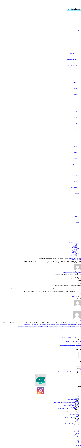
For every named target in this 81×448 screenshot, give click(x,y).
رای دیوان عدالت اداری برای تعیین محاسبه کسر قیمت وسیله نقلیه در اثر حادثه (68, 408)
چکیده (78, 105)
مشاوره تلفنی (75, 158)
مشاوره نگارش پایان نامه (74, 255)
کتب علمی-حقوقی (74, 251)
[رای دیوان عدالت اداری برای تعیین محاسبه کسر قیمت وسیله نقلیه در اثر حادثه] (75, 407)
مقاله (76, 123)
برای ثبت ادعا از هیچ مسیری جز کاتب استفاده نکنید (72, 411)
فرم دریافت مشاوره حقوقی (73, 169)
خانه (78, 30)
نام (80, 359)
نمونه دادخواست (75, 199)
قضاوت (76, 245)
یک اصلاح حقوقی (76, 235)
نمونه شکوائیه (75, 210)
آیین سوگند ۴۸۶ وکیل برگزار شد (76, 334)
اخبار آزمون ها (75, 76)
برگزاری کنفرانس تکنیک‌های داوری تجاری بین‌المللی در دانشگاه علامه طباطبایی (68, 371)
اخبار (78, 71)
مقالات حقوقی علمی (74, 181)
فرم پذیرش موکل (76, 420)
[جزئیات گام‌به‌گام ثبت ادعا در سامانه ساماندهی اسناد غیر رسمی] (74, 404)
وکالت (76, 244)
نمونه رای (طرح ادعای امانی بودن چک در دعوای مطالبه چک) (71, 423)
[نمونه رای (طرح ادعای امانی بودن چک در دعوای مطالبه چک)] (78, 422)
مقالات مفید (75, 256)
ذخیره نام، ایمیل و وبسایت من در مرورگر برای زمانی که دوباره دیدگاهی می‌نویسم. (69, 365)
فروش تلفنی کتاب (74, 250)
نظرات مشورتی (75, 47)
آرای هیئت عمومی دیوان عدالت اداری (72, 59)
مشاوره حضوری (75, 152)
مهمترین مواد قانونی (74, 247)
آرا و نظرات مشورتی (76, 36)
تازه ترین (78, 395)
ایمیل (80, 361)
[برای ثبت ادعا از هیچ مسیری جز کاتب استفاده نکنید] (77, 410)
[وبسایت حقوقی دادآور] (74, 11)
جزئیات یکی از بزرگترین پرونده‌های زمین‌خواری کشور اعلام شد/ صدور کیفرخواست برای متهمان (66, 402)
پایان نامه (76, 111)
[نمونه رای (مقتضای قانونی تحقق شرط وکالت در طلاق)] (76, 416)
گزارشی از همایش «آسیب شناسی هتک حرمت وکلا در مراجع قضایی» (70, 345)
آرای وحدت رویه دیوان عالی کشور (72, 65)
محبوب (78, 396)
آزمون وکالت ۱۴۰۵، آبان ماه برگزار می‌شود (73, 399)
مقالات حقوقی (77, 175)
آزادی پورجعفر (72, 270)
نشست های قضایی (76, 237)
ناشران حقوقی (77, 236)
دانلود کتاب (75, 249)
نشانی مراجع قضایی (76, 238)
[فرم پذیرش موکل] (78, 419)
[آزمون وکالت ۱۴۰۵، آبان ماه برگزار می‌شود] (77, 398)
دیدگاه (80, 358)
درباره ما (76, 140)
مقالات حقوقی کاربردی (74, 187)
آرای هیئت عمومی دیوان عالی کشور (72, 53)
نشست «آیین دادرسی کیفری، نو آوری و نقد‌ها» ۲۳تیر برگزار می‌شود (71, 341)
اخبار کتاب (75, 94)
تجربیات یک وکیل (76, 232)
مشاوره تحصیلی (75, 129)
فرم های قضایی (77, 193)
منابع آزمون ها (77, 243)
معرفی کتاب (77, 248)
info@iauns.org (74, 296)
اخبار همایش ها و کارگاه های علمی (72, 100)
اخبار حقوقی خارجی (74, 82)
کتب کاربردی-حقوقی (74, 252)
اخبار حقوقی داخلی (74, 88)
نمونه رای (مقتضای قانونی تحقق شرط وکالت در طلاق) (72, 417)
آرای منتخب (75, 41)
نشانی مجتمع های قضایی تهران (73, 239)
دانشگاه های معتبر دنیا (76, 233)
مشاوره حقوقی (77, 135)
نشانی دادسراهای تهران (74, 240)
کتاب (76, 117)
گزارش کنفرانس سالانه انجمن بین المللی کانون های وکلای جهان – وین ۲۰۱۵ (69, 337)
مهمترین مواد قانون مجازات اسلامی (74, 414)
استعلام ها (77, 222)
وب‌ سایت (79, 363)
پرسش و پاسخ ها (75, 164)
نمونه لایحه (75, 216)
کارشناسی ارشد (75, 246)
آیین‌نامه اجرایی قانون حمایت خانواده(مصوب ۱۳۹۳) (72, 425)
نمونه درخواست (75, 204)
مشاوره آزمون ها (75, 254)
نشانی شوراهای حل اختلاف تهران (72, 241)
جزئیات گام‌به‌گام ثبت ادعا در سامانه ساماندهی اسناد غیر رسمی (70, 405)
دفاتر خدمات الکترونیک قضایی (73, 242)
